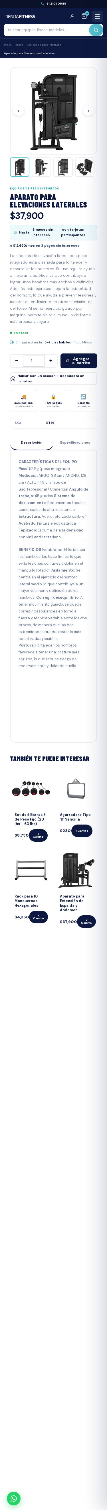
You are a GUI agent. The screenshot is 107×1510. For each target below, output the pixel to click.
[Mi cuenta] (74, 16)
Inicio (7, 45)
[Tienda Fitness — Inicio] (20, 16)
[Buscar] (96, 30)
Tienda (19, 45)
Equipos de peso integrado (44, 45)
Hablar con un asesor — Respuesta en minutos (50, 378)
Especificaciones (75, 442)
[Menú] (97, 16)
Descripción (32, 442)
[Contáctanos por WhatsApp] (14, 1498)
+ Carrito (38, 835)
